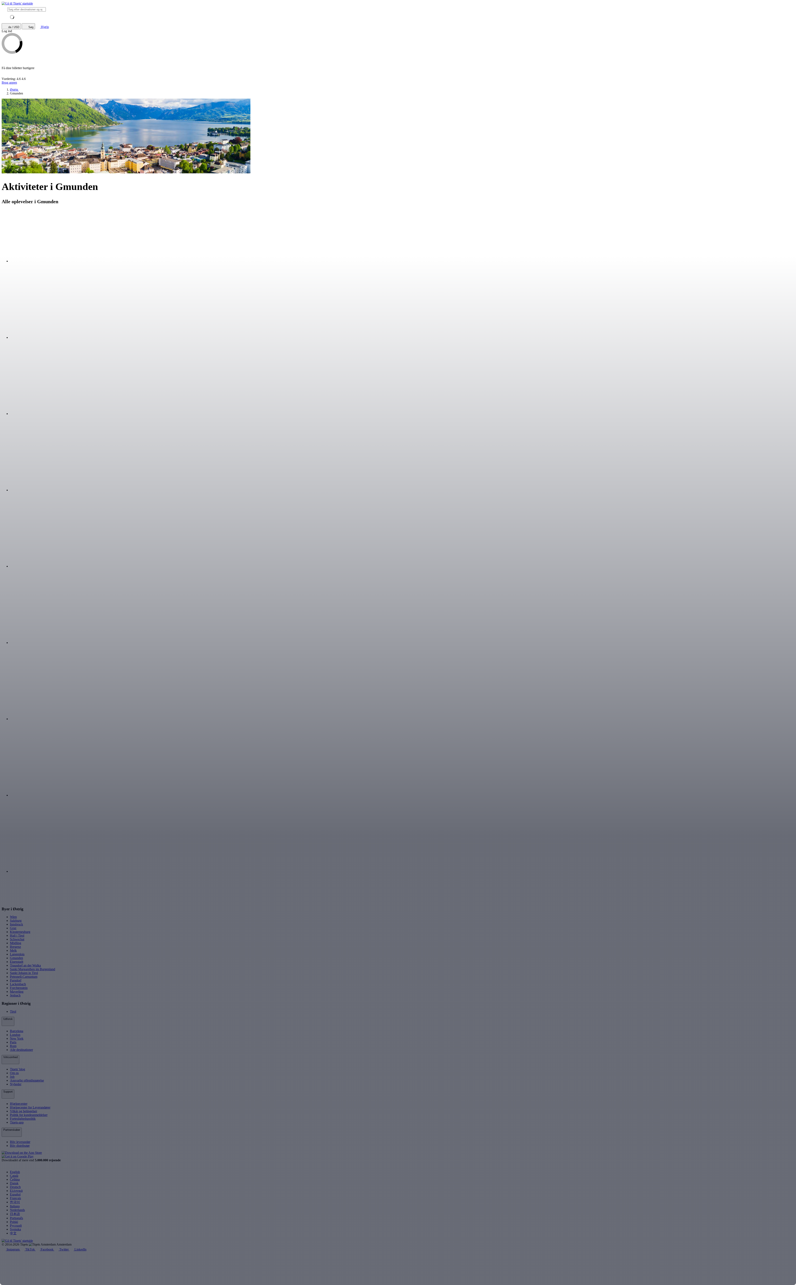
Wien (13, 917)
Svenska (15, 1229)
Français (15, 1198)
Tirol (13, 1011)
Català (14, 1175)
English (15, 1172)
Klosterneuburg (20, 932)
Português (16, 1218)
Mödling (15, 943)
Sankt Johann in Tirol (24, 973)
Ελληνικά (16, 1190)
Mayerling (16, 991)
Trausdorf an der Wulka (25, 965)
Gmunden (16, 958)
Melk (13, 950)
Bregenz (15, 946)
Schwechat (17, 939)
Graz (13, 928)
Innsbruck (16, 924)
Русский (16, 1225)
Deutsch (15, 1187)
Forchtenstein (19, 988)
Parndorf (15, 980)
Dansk (14, 1183)
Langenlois (17, 954)
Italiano (15, 1206)
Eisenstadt (16, 961)
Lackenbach (18, 984)
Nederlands (17, 1210)
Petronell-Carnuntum (23, 976)
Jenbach (15, 995)
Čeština (15, 1179)
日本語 (15, 1214)
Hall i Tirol (17, 935)
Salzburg (16, 920)
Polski (14, 1222)
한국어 (15, 1202)
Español (15, 1194)
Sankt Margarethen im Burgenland (32, 969)
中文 (13, 1233)
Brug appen (9, 82)
